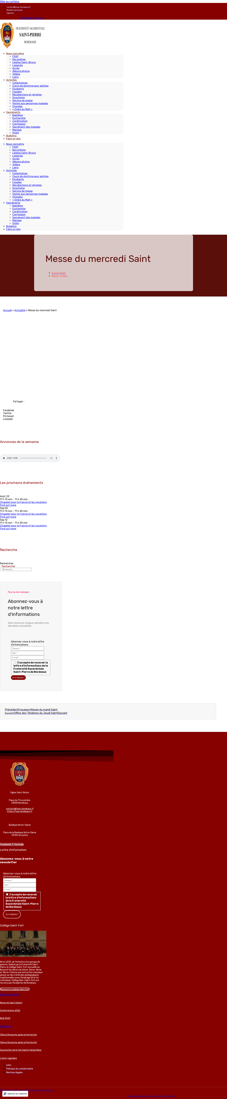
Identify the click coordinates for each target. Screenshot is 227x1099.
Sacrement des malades (26, 126)
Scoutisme (18, 97)
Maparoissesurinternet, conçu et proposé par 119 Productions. (151, 1096)
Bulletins (11, 135)
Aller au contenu (9, 1)
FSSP (15, 56)
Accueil (7, 310)
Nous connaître (15, 53)
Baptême (17, 115)
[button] (50, 410)
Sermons (5, 1026)
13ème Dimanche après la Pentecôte (18, 1034)
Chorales (17, 106)
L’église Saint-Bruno (24, 62)
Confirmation (19, 121)
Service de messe (22, 100)
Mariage (16, 129)
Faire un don (13, 138)
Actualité (20, 310)
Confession (19, 124)
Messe (55, 275)
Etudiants (18, 88)
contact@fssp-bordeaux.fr (20, 808)
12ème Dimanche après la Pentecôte (18, 1042)
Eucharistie (18, 118)
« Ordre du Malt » (22, 109)
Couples (17, 91)
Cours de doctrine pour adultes (30, 85)
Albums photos (21, 71)
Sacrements (13, 112)
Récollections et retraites (27, 94)
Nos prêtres (19, 59)
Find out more (8, 505)
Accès (15, 68)
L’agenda (17, 65)
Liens (15, 77)
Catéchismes (19, 82)
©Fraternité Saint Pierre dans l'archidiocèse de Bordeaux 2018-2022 (27, 1090)
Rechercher (6, 563)
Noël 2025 (5, 1018)
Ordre (15, 132)
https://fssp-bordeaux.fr (19, 811)
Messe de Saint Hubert (11, 1003)
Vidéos (16, 74)
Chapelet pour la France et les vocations (23, 502)
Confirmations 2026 (10, 1010)
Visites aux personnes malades (30, 103)
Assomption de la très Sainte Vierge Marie (20, 1050)
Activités (11, 79)
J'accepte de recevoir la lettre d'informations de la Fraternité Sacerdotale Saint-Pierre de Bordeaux (30, 667)
